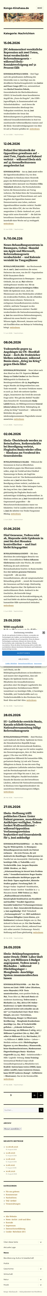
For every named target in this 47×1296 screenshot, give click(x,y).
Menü (39, 8)
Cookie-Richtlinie (11, 663)
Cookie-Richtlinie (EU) (16, 1232)
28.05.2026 (12, 715)
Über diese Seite (11, 1242)
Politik (6, 1263)
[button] (44, 633)
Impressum (38, 663)
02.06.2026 (12, 434)
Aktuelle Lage (10, 1247)
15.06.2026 (12, 43)
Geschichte (9, 1269)
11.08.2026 (10, 1165)
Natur (6, 1279)
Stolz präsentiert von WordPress (30, 1292)
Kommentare (11, 1195)
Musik (6, 1285)
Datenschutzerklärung (25, 663)
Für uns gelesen (12, 1191)
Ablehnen (23, 659)
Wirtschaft (8, 1274)
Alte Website (11, 1216)
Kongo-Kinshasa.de (16, 8)
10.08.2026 (10, 1171)
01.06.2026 (12, 529)
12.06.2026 (12, 144)
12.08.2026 (10, 1153)
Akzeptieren (23, 653)
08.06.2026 (12, 342)
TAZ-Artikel (11, 1201)
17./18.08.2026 (12, 1147)
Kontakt (9, 1222)
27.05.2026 (12, 807)
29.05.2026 (12, 620)
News (6, 1253)
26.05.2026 (12, 947)
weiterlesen (35, 129)
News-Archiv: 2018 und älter (18, 1219)
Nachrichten (19, 134)
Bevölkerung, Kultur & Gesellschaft (19, 1258)
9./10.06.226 (13, 238)
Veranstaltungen (13, 1204)
